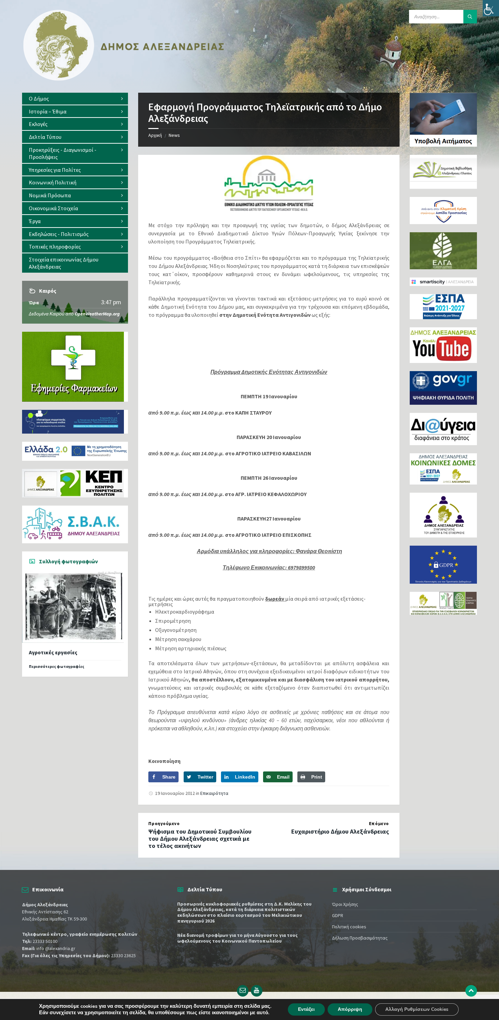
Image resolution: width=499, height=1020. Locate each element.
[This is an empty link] (471, 991)
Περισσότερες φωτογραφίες (56, 666)
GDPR (337, 915)
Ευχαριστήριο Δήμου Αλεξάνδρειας (340, 831)
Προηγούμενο (164, 823)
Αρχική (155, 135)
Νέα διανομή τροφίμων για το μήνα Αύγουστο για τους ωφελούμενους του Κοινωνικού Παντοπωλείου (237, 938)
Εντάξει (306, 1009)
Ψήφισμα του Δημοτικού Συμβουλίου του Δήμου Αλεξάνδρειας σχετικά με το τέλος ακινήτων (200, 838)
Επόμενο (379, 823)
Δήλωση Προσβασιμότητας (360, 938)
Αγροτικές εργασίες (53, 652)
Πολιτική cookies (349, 927)
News (174, 135)
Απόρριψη (350, 1009)
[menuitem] (75, 99)
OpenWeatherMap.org (97, 314)
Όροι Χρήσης (345, 904)
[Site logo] (124, 79)
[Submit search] (470, 16)
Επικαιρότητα (214, 793)
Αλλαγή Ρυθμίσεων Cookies (416, 1009)
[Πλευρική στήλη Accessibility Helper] (491, 8)
